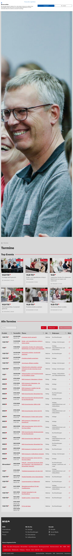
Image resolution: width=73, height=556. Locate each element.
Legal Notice (32, 1)
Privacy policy (27, 1)
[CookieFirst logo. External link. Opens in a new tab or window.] (1, 3)
